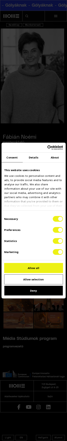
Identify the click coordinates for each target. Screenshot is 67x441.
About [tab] (55, 157)
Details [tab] (33, 157)
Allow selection (33, 279)
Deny (33, 290)
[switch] (58, 230)
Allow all (33, 268)
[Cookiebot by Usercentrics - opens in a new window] (48, 147)
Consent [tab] (12, 157)
